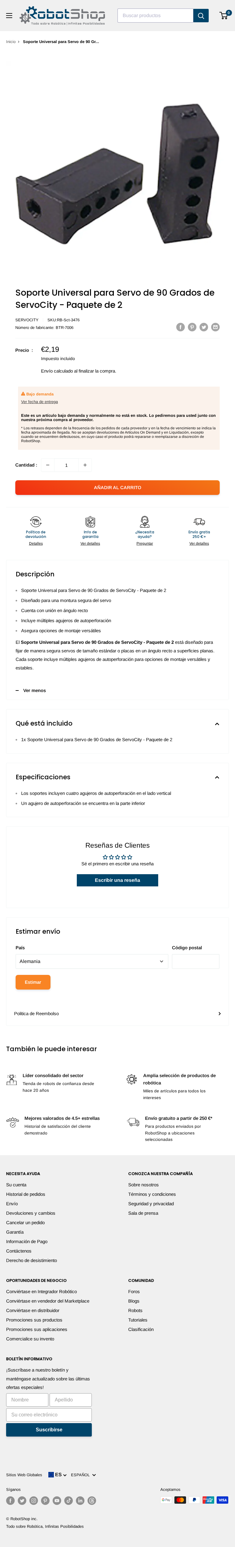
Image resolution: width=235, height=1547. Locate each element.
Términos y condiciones (152, 1194)
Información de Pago (26, 1241)
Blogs (134, 1301)
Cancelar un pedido (25, 1222)
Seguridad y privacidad (151, 1203)
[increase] (85, 465)
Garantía (15, 1232)
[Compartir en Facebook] (180, 327)
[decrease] (47, 465)
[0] (224, 15)
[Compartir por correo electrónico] (215, 327)
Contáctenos (19, 1250)
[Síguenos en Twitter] (22, 1500)
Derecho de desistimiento (31, 1260)
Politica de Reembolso (36, 1013)
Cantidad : (26, 464)
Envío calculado (57, 370)
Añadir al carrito (117, 487)
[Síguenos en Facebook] (10, 1500)
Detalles (36, 543)
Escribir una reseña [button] (117, 880)
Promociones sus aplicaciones (36, 1329)
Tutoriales (137, 1319)
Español (81, 1475)
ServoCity (27, 320)
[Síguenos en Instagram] (33, 1500)
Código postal (187, 947)
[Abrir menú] (9, 15)
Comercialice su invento (30, 1338)
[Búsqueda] (201, 15)
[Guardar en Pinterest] (192, 327)
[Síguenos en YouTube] (57, 1500)
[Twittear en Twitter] (204, 327)
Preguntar (144, 543)
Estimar (33, 982)
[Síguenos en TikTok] (68, 1500)
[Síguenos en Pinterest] (45, 1500)
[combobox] (155, 16)
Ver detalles (90, 543)
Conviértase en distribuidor (32, 1310)
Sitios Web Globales (24, 1475)
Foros (134, 1291)
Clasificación (141, 1329)
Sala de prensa (143, 1213)
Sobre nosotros (143, 1184)
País (20, 947)
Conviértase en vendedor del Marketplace (47, 1301)
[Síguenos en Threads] (92, 1500)
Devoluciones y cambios (30, 1213)
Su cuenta (16, 1184)
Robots (135, 1310)
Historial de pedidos (25, 1194)
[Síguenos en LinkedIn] (80, 1500)
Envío (12, 1203)
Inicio (11, 41)
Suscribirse (49, 1429)
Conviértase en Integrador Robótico (41, 1291)
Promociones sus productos (34, 1319)
